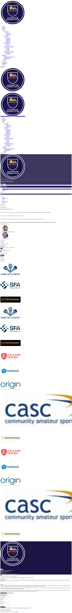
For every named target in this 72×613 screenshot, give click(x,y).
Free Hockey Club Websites (4, 571)
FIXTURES (2, 255)
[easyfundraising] (10, 444)
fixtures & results (5, 198)
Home (3, 197)
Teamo (6, 573)
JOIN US (4, 66)
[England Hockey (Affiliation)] (10, 363)
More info (31, 577)
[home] (12, 116)
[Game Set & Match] (10, 276)
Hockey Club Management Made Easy (6, 570)
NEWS (3, 190)
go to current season (3, 207)
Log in (1, 66)
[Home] (12, 24)
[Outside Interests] (10, 305)
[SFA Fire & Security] (10, 334)
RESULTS (2, 256)
